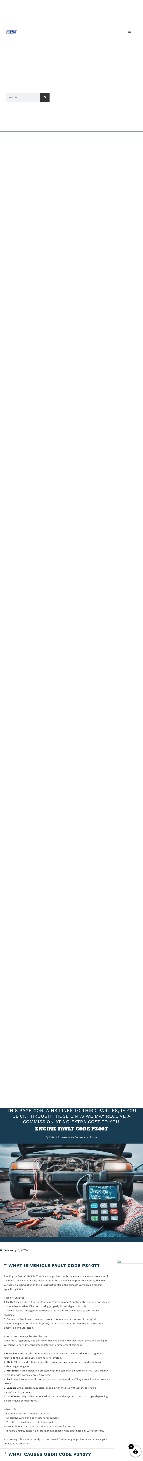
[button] (129, 31)
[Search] (45, 97)
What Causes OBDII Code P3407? (49, 1454)
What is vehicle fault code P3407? (54, 1265)
